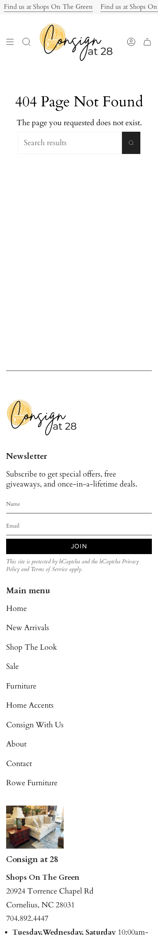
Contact (19, 764)
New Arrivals (27, 628)
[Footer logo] (44, 417)
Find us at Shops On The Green (44, 6)
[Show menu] (10, 42)
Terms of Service (49, 569)
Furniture (21, 686)
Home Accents (30, 705)
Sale (12, 667)
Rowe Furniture (32, 783)
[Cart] (147, 42)
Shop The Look (31, 647)
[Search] (131, 143)
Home (16, 609)
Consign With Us (35, 725)
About (16, 744)
